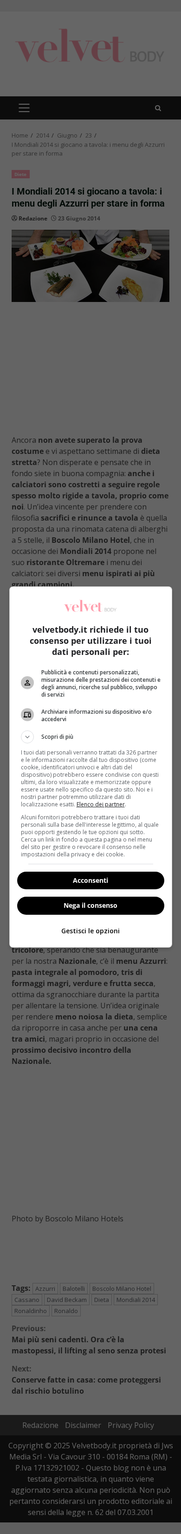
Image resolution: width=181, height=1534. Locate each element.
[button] (91, 736)
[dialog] (90, 767)
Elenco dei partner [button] (101, 804)
